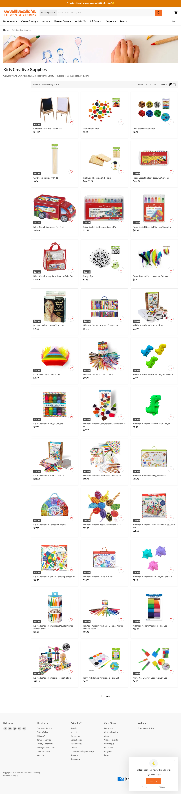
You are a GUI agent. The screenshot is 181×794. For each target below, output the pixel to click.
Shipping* (41, 736)
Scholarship (75, 759)
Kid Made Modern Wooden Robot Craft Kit (52, 678)
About (45, 21)
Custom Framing (29, 21)
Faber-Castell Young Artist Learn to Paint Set (53, 276)
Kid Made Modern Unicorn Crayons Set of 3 (152, 576)
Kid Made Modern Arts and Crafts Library (101, 325)
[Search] (158, 13)
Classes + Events (61, 21)
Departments (9, 21)
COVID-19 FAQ (43, 751)
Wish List (40, 755)
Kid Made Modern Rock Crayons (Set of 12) (102, 524)
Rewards (74, 755)
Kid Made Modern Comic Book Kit (148, 325)
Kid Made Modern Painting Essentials (149, 475)
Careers (74, 747)
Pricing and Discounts (46, 747)
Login (174, 21)
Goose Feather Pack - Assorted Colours (150, 276)
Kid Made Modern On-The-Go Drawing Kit (102, 475)
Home (6, 30)
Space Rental (76, 740)
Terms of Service (44, 740)
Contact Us (75, 736)
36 (150, 84)
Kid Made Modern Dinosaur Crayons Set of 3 (153, 374)
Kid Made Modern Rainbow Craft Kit (49, 524)
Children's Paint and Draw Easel (47, 128)
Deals (123, 21)
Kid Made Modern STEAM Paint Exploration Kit (54, 576)
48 (155, 84)
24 (146, 84)
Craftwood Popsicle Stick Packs (97, 178)
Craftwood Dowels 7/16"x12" (45, 178)
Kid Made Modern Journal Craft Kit (48, 475)
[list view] (174, 84)
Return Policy (42, 732)
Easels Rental (76, 744)
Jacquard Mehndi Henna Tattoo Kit (48, 325)
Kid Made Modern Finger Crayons (48, 423)
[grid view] (170, 84)
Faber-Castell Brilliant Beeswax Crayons (151, 178)
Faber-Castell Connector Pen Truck (48, 227)
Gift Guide (95, 21)
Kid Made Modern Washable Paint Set (150, 626)
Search (73, 728)
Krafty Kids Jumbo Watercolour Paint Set (101, 678)
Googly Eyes (88, 276)
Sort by (36, 85)
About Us (74, 732)
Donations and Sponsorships (82, 751)
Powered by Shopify (10, 775)
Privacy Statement (44, 744)
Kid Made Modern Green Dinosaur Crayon (151, 423)
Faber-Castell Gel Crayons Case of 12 (99, 227)
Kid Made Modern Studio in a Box (98, 576)
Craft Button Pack (91, 128)
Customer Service (44, 728)
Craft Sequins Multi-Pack (144, 128)
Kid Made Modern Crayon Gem (47, 374)
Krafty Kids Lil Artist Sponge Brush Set (150, 678)
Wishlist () (80, 21)
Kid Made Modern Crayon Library (98, 374)
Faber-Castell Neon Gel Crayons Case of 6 (152, 227)
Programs (110, 21)
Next (108, 696)
